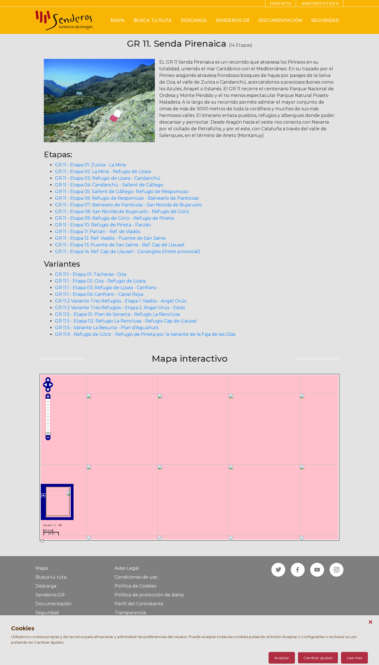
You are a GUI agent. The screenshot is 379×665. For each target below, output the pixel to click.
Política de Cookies (135, 586)
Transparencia (130, 612)
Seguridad (47, 612)
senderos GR (232, 20)
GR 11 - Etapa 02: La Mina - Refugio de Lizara (103, 171)
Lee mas (354, 658)
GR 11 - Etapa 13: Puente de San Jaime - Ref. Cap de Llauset (120, 245)
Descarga (46, 586)
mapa (117, 20)
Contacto (280, 3)
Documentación (54, 603)
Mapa (42, 568)
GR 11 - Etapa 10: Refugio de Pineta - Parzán (103, 225)
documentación (280, 20)
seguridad (325, 20)
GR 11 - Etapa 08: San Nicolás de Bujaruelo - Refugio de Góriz (122, 211)
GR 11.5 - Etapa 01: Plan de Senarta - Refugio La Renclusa (117, 314)
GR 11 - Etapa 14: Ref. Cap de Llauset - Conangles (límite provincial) (127, 251)
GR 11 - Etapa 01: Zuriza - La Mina (90, 165)
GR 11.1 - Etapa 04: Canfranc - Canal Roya (99, 294)
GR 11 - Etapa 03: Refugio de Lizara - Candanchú (107, 178)
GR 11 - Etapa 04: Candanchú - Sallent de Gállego (109, 185)
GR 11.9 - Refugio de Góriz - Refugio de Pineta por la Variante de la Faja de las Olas (145, 334)
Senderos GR (50, 595)
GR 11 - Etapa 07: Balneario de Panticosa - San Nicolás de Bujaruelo (128, 205)
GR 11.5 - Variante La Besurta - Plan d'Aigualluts (106, 327)
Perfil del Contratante (139, 603)
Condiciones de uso (136, 577)
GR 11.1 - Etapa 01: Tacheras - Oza (90, 274)
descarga (194, 20)
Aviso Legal (127, 568)
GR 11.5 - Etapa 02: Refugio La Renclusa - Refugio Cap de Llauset (126, 321)
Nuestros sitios (320, 3)
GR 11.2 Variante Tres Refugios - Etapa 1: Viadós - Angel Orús (120, 301)
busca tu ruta (152, 20)
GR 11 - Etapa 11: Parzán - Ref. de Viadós (97, 231)
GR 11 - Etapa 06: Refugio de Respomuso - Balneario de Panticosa (126, 198)
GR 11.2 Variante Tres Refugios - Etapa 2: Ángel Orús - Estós (120, 307)
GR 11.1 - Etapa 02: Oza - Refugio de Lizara (100, 281)
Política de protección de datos (149, 595)
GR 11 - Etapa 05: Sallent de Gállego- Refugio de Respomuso (121, 191)
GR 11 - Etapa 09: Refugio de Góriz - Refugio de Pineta (114, 218)
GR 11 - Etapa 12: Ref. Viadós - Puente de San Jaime (110, 238)
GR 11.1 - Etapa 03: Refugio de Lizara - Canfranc (106, 287)
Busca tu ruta (51, 577)
